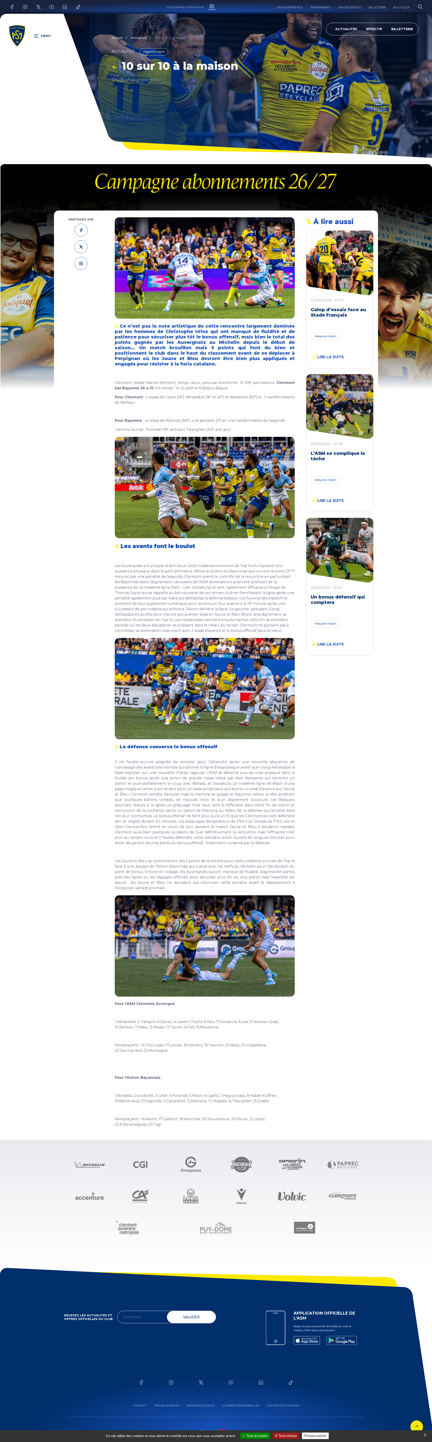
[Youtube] (48, 7)
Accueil (117, 38)
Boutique (402, 7)
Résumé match (325, 336)
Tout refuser (287, 1436)
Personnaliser (315, 1436)
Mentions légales (201, 1405)
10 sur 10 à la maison (171, 38)
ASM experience (290, 7)
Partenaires (320, 7)
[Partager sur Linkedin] (81, 263)
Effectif (374, 29)
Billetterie (377, 7)
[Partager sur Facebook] (81, 230)
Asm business (349, 7)
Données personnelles (240, 1405)
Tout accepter (256, 1436)
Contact (140, 1405)
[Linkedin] (61, 7)
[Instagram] (22, 7)
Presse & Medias (166, 1405)
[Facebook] (8, 7)
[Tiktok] (75, 7)
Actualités (346, 29)
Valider (191, 1317)
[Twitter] (35, 7)
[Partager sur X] (81, 247)
